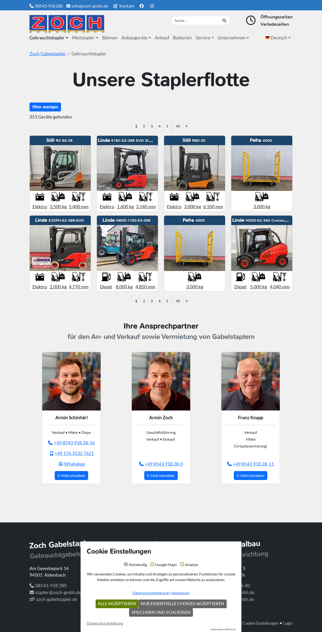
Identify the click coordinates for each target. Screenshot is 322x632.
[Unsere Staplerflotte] (66, 24)
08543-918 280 (49, 5)
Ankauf (162, 37)
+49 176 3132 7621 (74, 453)
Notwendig (138, 564)
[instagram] (152, 5)
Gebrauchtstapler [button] (47, 37)
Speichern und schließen (161, 612)
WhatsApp (74, 464)
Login (288, 623)
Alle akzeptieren (117, 603)
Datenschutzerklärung (150, 593)
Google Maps (166, 564)
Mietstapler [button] (83, 37)
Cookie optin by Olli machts (222, 629)
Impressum (180, 593)
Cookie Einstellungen (261, 623)
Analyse (191, 564)
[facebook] (141, 5)
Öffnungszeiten (276, 17)
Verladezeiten (274, 24)
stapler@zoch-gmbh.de (58, 592)
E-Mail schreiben (71, 475)
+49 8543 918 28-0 (164, 464)
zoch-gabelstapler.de (56, 599)
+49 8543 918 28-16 (74, 442)
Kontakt (126, 5)
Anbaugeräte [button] (134, 37)
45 (178, 126)
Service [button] (203, 37)
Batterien (182, 37)
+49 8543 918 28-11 (253, 464)
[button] (279, 38)
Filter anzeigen (45, 106)
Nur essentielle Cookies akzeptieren (182, 603)
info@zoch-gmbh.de (90, 5)
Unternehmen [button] (232, 37)
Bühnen (110, 37)
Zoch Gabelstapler (47, 53)
